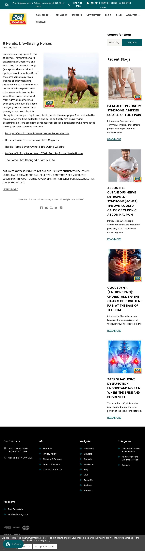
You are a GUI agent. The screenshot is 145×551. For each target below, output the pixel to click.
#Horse (32, 199)
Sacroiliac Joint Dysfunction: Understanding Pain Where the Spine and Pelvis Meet (123, 388)
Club (119, 15)
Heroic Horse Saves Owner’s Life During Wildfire (34, 146)
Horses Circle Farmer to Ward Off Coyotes (32, 140)
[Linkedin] (61, 208)
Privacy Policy (49, 453)
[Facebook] (88, 3)
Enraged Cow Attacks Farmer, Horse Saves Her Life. (37, 133)
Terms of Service (51, 464)
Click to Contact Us (52, 469)
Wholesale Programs (18, 514)
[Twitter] (96, 3)
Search (105, 2)
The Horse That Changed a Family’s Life (30, 160)
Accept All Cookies (45, 546)
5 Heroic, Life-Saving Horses (27, 43)
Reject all (25, 546)
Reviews (41, 22)
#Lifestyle (65, 199)
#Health (23, 199)
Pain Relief (42, 15)
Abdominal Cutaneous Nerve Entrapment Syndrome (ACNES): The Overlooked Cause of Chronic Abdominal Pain (122, 201)
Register (126, 2)
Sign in (114, 2)
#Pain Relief (78, 199)
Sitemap (88, 490)
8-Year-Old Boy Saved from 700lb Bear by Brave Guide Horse (44, 153)
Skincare (61, 15)
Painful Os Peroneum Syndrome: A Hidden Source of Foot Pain (124, 110)
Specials (77, 15)
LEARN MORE (10, 189)
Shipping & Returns (52, 459)
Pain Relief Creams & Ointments (131, 450)
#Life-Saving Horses (48, 199)
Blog (108, 15)
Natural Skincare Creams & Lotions (130, 458)
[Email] (46, 208)
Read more (114, 139)
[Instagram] (92, 3)
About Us (131, 15)
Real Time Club (15, 509)
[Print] (51, 208)
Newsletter (94, 15)
